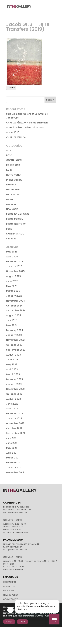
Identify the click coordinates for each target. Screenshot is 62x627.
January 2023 (14, 384)
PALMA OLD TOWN (16, 224)
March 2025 (13, 290)
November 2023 (15, 340)
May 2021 (11, 448)
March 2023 (13, 374)
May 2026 (11, 251)
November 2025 (15, 271)
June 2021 (11, 443)
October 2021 (14, 428)
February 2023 (14, 379)
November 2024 (15, 300)
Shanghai (11, 238)
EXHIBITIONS (13, 165)
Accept (9, 621)
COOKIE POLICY (43, 615)
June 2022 (12, 403)
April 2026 (12, 256)
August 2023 (13, 354)
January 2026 (14, 266)
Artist (9, 150)
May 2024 (11, 325)
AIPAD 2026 (12, 132)
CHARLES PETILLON (16, 137)
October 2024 (14, 305)
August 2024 (13, 315)
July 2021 (11, 438)
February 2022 (14, 413)
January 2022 (14, 418)
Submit (11, 87)
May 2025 (11, 286)
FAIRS (9, 170)
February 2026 (14, 261)
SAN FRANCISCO (15, 233)
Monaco (11, 204)
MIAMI (9, 199)
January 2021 (13, 467)
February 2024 (14, 330)
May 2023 (11, 364)
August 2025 (13, 276)
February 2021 (14, 462)
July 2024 (11, 320)
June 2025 (12, 281)
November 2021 (15, 423)
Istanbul (11, 184)
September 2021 (15, 433)
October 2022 (14, 394)
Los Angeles (13, 189)
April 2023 (12, 369)
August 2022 (13, 398)
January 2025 (14, 295)
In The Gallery (14, 179)
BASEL (9, 155)
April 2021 (11, 452)
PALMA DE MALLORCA (18, 214)
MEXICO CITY (13, 194)
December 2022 (15, 389)
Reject (22, 621)
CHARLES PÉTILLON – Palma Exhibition (27, 122)
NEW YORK (12, 209)
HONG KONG (13, 175)
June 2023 (12, 359)
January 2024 (14, 335)
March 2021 (12, 457)
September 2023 (15, 349)
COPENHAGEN (14, 160)
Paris (9, 229)
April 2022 (12, 408)
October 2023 (14, 344)
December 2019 (15, 472)
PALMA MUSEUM (15, 219)
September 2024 (16, 310)
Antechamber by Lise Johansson (25, 127)
